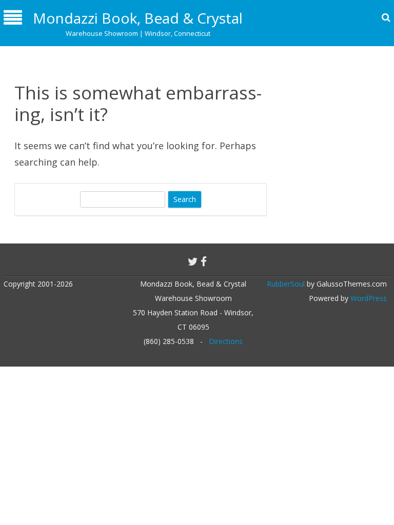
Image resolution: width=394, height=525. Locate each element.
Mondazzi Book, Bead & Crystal (138, 18)
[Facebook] (204, 261)
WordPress (367, 298)
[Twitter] (193, 261)
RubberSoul (286, 284)
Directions (226, 341)
